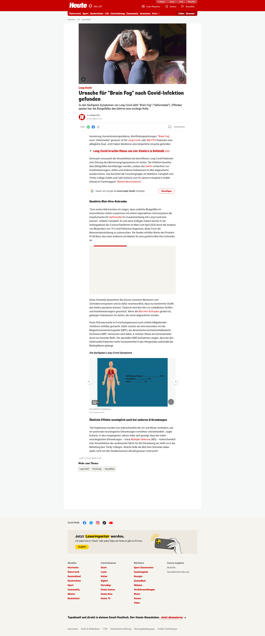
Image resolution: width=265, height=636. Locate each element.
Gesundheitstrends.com (178, 572)
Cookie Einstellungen (167, 628)
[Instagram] (97, 522)
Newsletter (74, 598)
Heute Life (95, 115)
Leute (104, 572)
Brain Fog (164, 136)
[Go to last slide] (89, 381)
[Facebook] (93, 127)
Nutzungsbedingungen (144, 628)
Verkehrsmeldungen (144, 589)
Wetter (71, 594)
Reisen (137, 598)
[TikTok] (104, 522)
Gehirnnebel (115, 217)
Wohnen (138, 585)
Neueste (190, 13)
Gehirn (149, 166)
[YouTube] (111, 522)
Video (181, 13)
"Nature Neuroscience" (128, 181)
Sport (85, 13)
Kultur (104, 576)
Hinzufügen (166, 191)
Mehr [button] (155, 13)
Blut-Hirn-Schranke (149, 311)
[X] (91, 522)
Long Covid (84, 469)
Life (107, 13)
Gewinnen (145, 13)
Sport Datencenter (144, 567)
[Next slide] (175, 381)
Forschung (96, 469)
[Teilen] (98, 127)
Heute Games (108, 589)
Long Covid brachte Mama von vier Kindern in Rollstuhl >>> (131, 151)
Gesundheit (86, 20)
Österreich (75, 13)
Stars (104, 567)
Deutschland (74, 576)
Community (132, 13)
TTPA (105, 628)
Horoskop (106, 585)
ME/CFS (151, 140)
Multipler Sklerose (140, 439)
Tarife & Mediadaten (90, 628)
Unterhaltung (118, 13)
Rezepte (138, 576)
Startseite (71, 20)
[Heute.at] (78, 5)
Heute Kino (106, 594)
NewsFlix (171, 567)
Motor (137, 594)
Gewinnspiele (141, 572)
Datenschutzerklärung (120, 628)
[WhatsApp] (88, 127)
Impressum (73, 628)
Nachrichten (74, 580)
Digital (104, 580)
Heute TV (105, 598)
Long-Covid (134, 140)
